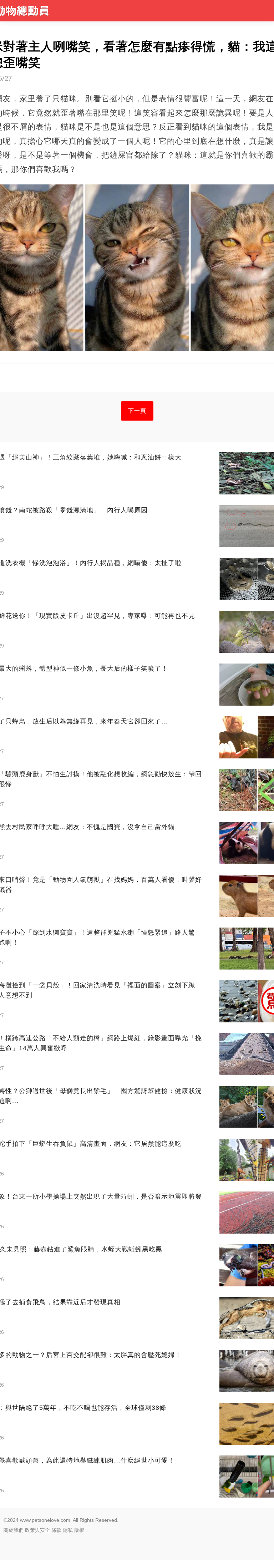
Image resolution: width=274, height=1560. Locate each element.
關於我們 (14, 1530)
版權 (79, 1530)
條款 (56, 1530)
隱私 (68, 1530)
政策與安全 (37, 1530)
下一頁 (137, 411)
